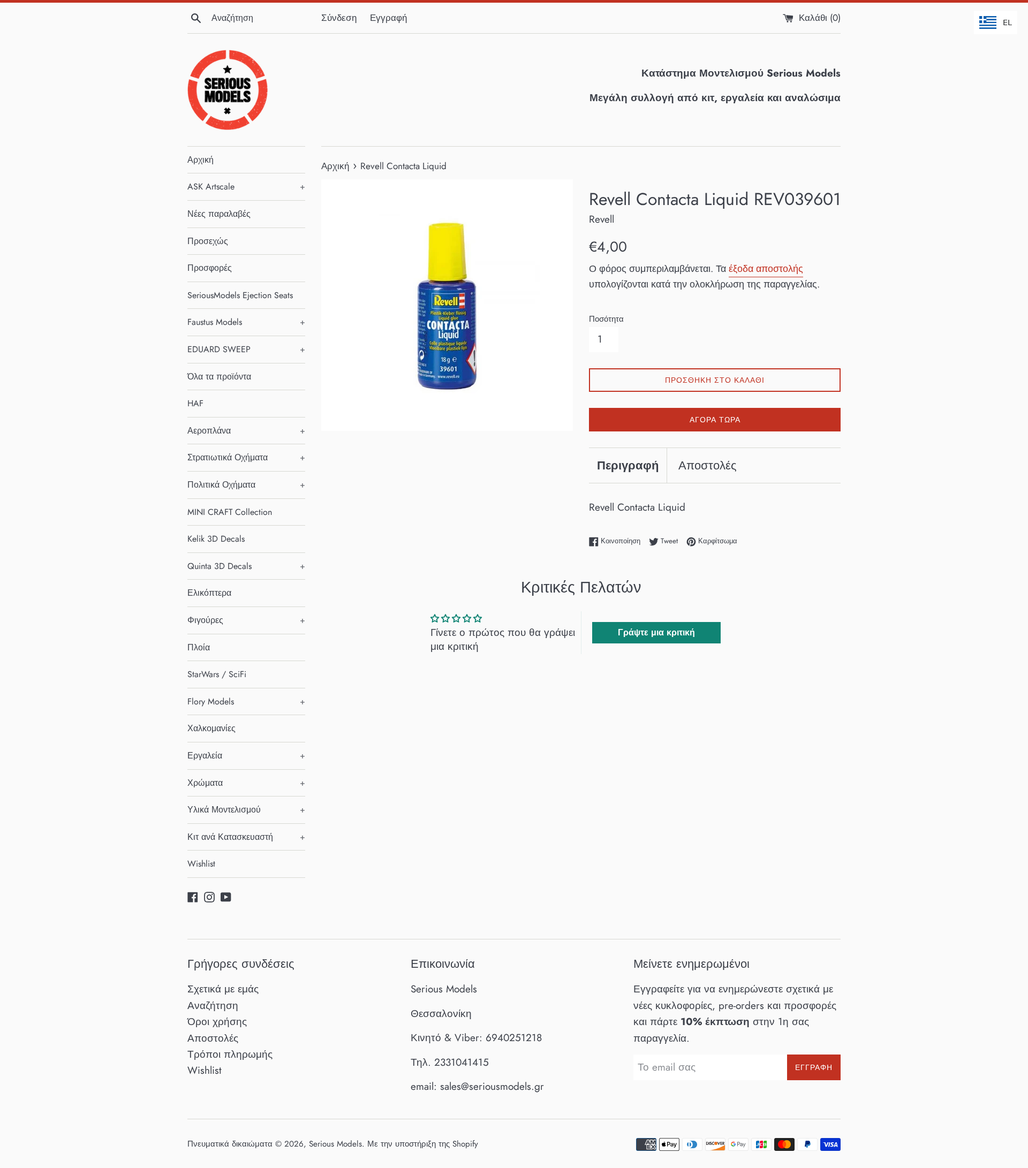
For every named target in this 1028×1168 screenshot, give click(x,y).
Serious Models (335, 1144)
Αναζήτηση (212, 1005)
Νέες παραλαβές (219, 214)
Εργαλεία (246, 755)
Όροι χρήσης (217, 1021)
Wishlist (201, 864)
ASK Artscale (246, 186)
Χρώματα (246, 783)
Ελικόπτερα (209, 593)
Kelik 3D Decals (216, 539)
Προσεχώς (207, 241)
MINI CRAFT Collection (229, 512)
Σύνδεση (339, 17)
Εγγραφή (388, 17)
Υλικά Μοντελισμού (246, 809)
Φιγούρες (246, 620)
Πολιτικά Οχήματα (246, 485)
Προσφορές (209, 268)
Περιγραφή (628, 465)
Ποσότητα (606, 319)
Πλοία (198, 647)
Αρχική (200, 160)
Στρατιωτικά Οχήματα (246, 457)
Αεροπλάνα (246, 430)
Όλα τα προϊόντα (219, 376)
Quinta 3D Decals (246, 566)
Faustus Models (246, 322)
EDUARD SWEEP (246, 349)
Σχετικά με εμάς (223, 989)
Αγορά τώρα (715, 419)
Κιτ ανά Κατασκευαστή (246, 837)
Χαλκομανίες (211, 728)
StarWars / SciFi (216, 674)
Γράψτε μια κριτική (656, 632)
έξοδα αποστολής (766, 269)
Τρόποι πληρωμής (230, 1054)
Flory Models (246, 701)
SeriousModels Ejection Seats (240, 295)
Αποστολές (707, 465)
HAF (195, 403)
